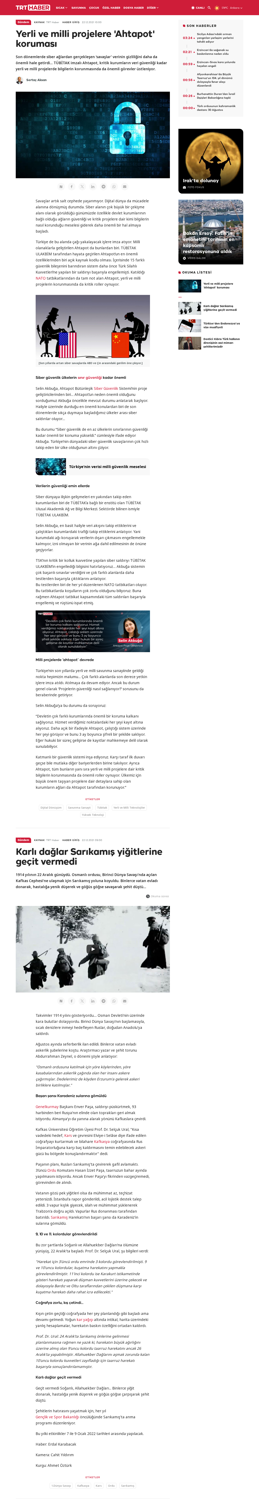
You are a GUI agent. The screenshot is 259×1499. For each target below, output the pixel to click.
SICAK (60, 8)
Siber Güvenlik (106, 388)
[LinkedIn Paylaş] (93, 186)
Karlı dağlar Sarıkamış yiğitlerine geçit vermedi (220, 308)
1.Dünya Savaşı (61, 1485)
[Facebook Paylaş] (71, 186)
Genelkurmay (47, 1106)
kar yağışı (85, 1319)
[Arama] (210, 7)
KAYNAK (39, 22)
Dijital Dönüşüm (51, 807)
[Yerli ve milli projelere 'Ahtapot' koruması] (189, 286)
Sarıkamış (59, 1217)
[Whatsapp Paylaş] (114, 186)
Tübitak (102, 807)
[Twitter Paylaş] (82, 186)
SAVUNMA (78, 8)
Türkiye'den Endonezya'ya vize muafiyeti (221, 325)
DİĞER (151, 8)
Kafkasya (102, 1141)
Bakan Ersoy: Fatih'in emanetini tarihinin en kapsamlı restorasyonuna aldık (209, 242)
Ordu (51, 1170)
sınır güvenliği (90, 378)
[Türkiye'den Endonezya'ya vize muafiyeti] (189, 325)
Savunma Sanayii (79, 807)
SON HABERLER (202, 26)
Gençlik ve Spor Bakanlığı (57, 1417)
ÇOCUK (94, 8)
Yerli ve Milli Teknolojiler (129, 807)
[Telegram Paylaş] (103, 186)
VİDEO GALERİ (197, 258)
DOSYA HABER (133, 8)
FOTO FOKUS (196, 187)
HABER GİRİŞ (71, 22)
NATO (41, 278)
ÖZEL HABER (111, 8)
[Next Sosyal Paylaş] (61, 186)
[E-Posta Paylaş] (125, 186)
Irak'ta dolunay (201, 180)
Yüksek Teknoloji (93, 815)
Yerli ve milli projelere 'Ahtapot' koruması (218, 286)
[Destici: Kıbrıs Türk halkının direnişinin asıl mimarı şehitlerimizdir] (189, 343)
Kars (68, 1135)
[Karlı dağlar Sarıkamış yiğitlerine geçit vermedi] (189, 308)
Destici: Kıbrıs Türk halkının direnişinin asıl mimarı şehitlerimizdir (221, 343)
